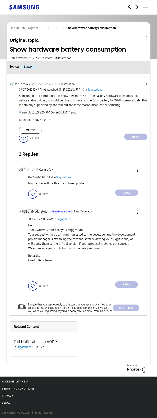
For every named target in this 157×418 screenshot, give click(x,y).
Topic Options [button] (140, 38)
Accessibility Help (15, 381)
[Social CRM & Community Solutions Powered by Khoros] (136, 368)
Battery (28, 66)
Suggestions (94, 89)
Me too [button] (30, 130)
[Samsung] (24, 7)
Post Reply (126, 307)
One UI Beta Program (24, 28)
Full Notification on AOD (34, 341)
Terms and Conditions (18, 388)
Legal (6, 402)
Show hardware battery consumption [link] (91, 28)
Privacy (7, 395)
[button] (140, 85)
